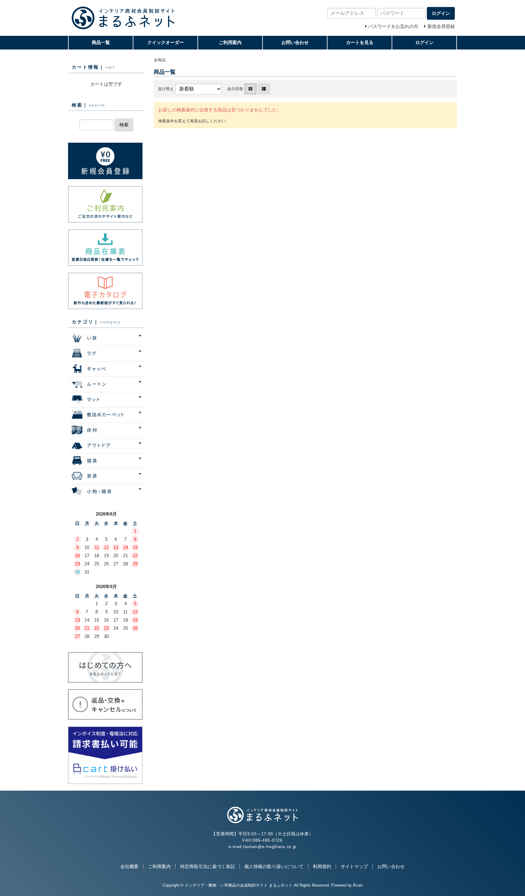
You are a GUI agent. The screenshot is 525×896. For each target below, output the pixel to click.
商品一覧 (101, 42)
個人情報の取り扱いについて (274, 866)
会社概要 (129, 866)
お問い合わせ (295, 42)
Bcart (357, 885)
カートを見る (359, 42)
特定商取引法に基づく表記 (207, 866)
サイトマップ (354, 866)
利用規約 (322, 866)
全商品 (160, 60)
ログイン (424, 42)
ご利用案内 (230, 42)
